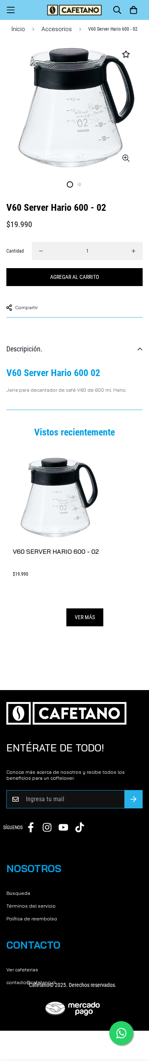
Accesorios (56, 29)
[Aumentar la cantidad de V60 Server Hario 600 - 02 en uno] (133, 251)
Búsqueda (18, 893)
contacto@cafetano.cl (31, 982)
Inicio (18, 29)
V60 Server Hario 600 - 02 (56, 551)
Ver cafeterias (22, 970)
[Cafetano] (75, 10)
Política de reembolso (31, 919)
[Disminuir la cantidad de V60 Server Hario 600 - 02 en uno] (41, 251)
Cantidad (15, 251)
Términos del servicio (31, 906)
